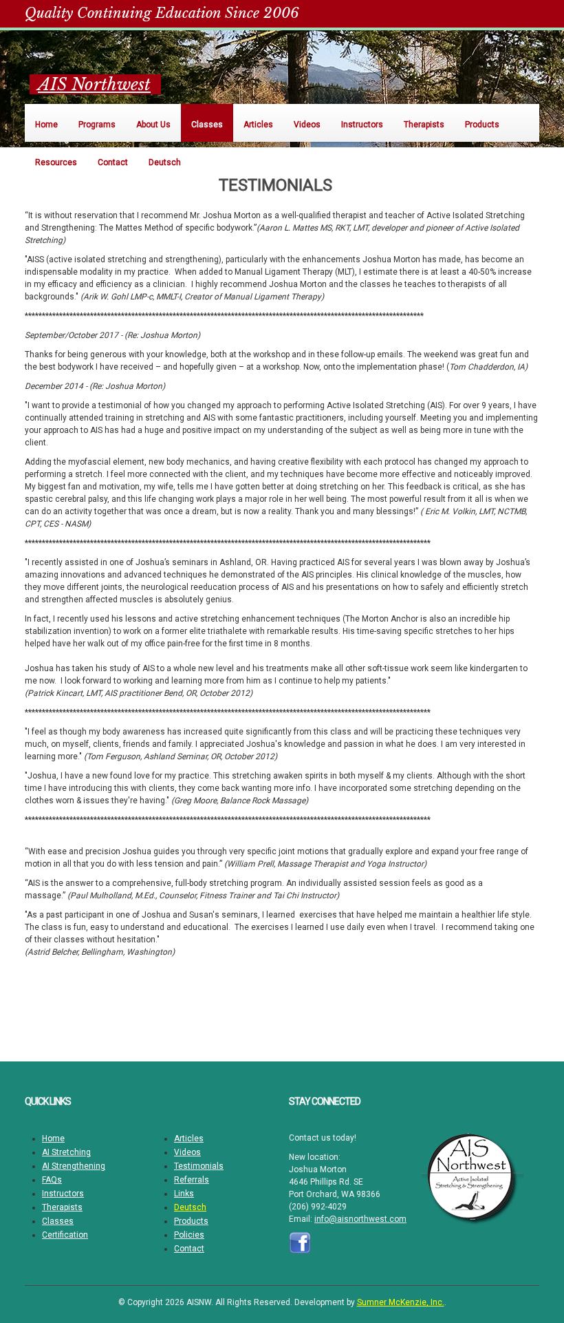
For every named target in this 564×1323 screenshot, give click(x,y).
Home (53, 1138)
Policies (189, 1235)
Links (184, 1193)
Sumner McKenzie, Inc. (400, 1302)
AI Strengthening (73, 1166)
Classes (58, 1221)
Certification (65, 1235)
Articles (189, 1138)
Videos (187, 1152)
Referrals (191, 1180)
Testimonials (199, 1166)
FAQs (52, 1180)
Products (191, 1221)
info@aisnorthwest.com (360, 1219)
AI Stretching (66, 1152)
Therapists (62, 1207)
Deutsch (190, 1207)
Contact (189, 1248)
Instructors (63, 1193)
